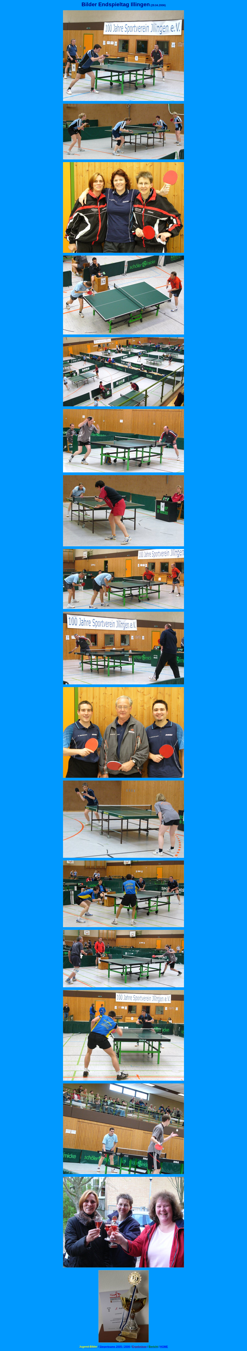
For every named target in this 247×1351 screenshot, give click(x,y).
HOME (164, 1346)
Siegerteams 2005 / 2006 (114, 1346)
